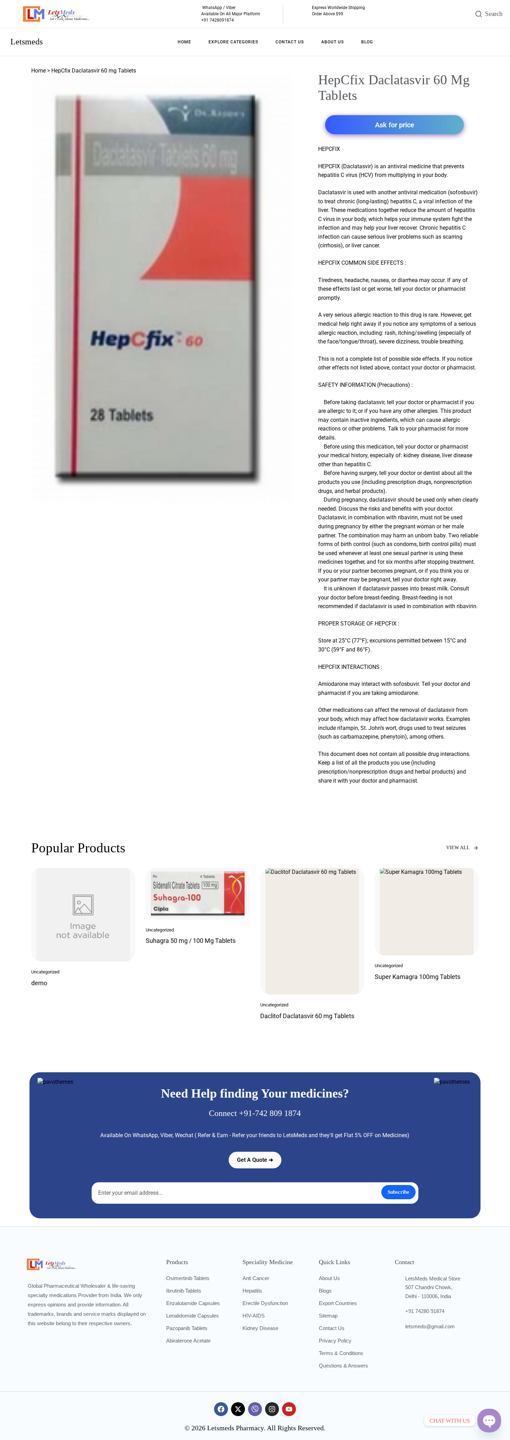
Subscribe (398, 1192)
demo (39, 982)
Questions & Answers (343, 1366)
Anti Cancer (256, 1278)
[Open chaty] (489, 1420)
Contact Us (332, 1328)
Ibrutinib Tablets (183, 1291)
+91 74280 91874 (424, 1311)
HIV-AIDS (254, 1316)
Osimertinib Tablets (188, 1278)
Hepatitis (252, 1291)
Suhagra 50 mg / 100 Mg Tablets (191, 940)
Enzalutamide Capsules (193, 1303)
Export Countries (338, 1303)
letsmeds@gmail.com (430, 1326)
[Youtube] (289, 1409)
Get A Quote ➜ (255, 1160)
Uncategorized (45, 971)
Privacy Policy (335, 1341)
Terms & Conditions (341, 1353)
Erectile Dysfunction (265, 1303)
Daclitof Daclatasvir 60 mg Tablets (307, 1016)
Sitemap (328, 1316)
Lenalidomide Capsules (192, 1316)
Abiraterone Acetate (188, 1341)
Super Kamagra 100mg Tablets (417, 976)
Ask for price (394, 125)
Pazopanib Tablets (186, 1328)
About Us (329, 1278)
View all (458, 847)
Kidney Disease (260, 1328)
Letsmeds (26, 41)
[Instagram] (272, 1409)
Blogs (325, 1291)
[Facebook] (221, 1409)
